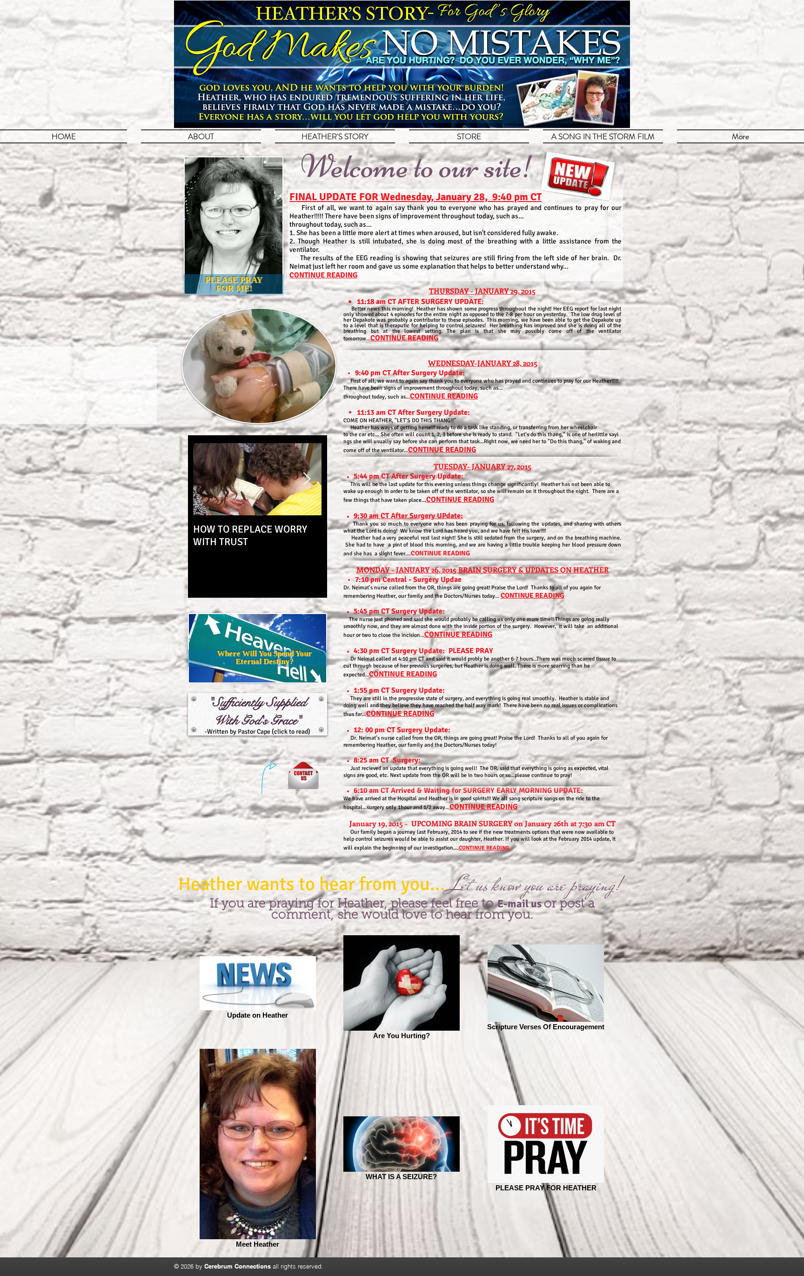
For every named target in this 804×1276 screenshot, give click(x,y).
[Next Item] (306, 479)
